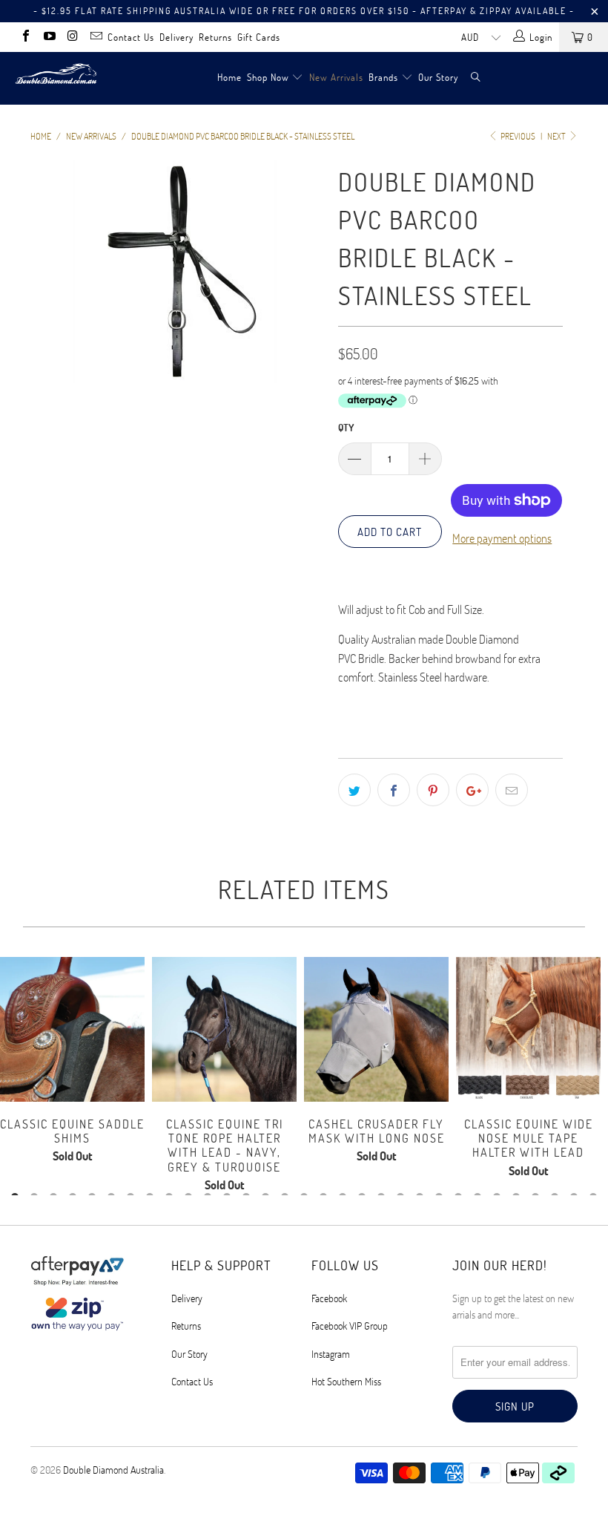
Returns (215, 37)
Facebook (329, 1298)
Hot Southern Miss (346, 1381)
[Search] (476, 78)
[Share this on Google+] (472, 790)
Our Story (438, 77)
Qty (346, 427)
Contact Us (131, 37)
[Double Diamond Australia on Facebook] (25, 37)
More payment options (502, 538)
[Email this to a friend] (511, 790)
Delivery (176, 37)
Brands (383, 77)
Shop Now (268, 77)
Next (557, 136)
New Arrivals (336, 77)
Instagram (330, 1354)
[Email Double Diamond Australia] (95, 37)
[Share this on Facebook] (393, 790)
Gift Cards (258, 37)
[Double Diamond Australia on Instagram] (72, 37)
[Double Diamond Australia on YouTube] (48, 37)
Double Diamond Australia (113, 1470)
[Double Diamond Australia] (56, 73)
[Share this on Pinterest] (433, 790)
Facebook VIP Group (349, 1326)
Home (229, 77)
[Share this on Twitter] (354, 790)
